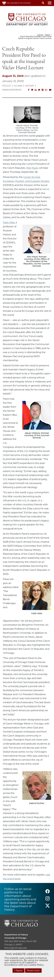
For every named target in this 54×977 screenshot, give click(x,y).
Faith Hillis (9, 222)
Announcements (12, 89)
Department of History (16, 934)
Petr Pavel (32, 168)
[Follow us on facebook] (47, 892)
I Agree (18, 970)
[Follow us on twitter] (47, 907)
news (47, 34)
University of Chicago (15, 938)
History (29, 85)
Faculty (6, 85)
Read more (33, 970)
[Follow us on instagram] (47, 899)
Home (40, 34)
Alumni (18, 85)
